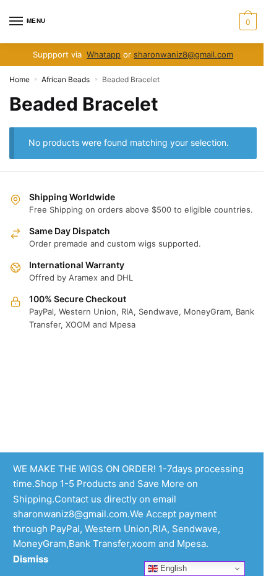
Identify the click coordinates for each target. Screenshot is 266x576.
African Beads (65, 79)
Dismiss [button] (30, 559)
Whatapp (104, 54)
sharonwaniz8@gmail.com (183, 54)
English (172, 568)
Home (19, 79)
